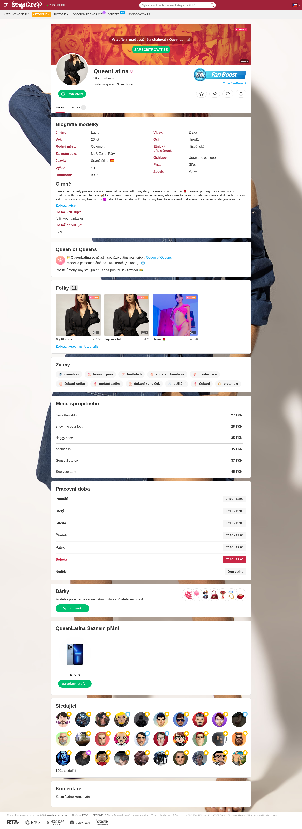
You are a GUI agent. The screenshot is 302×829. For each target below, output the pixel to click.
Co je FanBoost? (234, 83)
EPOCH (86, 815)
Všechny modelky (16, 14)
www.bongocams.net (58, 815)
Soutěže (113, 14)
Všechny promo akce (88, 14)
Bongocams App (139, 14)
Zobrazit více (66, 205)
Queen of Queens (159, 257)
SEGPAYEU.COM (101, 815)
